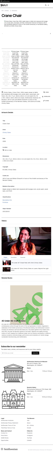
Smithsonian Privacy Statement (9, 423)
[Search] (46, 5)
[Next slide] (50, 34)
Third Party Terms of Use (8, 428)
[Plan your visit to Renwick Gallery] (42, 391)
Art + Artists (5, 10)
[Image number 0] (6, 68)
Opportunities (4, 440)
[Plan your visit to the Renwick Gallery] (13, 399)
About (28, 423)
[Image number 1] (15, 68)
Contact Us (4, 433)
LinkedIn (29, 440)
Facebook (29, 433)
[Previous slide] (2, 34)
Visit (28, 420)
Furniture (5, 202)
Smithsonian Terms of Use (8, 425)
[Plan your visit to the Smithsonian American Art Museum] (13, 373)
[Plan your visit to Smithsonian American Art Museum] (42, 365)
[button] (2, 92)
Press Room (4, 435)
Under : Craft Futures (14, 321)
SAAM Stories (4, 438)
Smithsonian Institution (7, 420)
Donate (29, 428)
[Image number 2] (24, 68)
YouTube (29, 438)
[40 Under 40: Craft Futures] (26, 304)
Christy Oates (7, 132)
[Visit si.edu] (9, 449)
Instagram (30, 435)
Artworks (14, 10)
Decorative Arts (7, 200)
